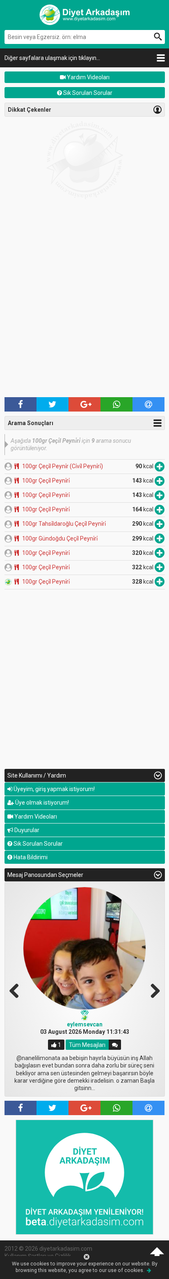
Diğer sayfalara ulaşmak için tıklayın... (52, 58)
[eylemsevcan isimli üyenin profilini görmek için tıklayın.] (84, 948)
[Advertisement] (84, 306)
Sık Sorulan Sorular (87, 93)
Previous (17, 990)
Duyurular (26, 830)
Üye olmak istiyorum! (41, 802)
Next (152, 990)
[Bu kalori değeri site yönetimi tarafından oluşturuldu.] (8, 581)
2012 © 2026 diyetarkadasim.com (48, 1248)
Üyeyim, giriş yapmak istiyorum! (53, 789)
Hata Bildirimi (30, 857)
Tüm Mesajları (87, 1045)
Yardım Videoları (88, 77)
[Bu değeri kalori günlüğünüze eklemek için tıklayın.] (159, 466)
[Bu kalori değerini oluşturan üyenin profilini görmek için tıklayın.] (8, 466)
